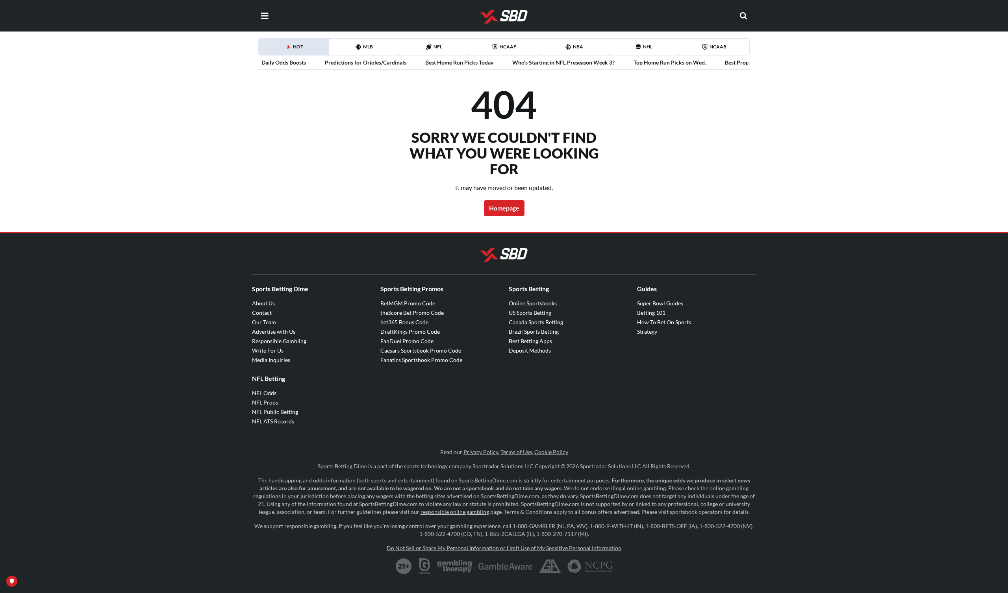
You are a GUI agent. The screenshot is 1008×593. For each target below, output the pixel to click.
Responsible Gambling (279, 341)
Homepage (504, 208)
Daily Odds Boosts (283, 62)
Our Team (264, 322)
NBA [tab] (578, 47)
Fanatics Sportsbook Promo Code (421, 360)
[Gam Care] (425, 566)
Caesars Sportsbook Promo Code (420, 350)
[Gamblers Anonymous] (550, 566)
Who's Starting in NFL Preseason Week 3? (563, 62)
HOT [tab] (295, 49)
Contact (262, 312)
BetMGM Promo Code (407, 303)
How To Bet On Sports (664, 322)
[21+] (404, 566)
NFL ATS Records (273, 421)
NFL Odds (264, 393)
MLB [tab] (368, 47)
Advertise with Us (273, 331)
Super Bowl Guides (660, 303)
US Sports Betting (530, 312)
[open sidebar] (264, 15)
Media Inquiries (271, 360)
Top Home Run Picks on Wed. (670, 62)
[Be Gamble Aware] (505, 566)
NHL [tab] (647, 47)
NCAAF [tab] (508, 47)
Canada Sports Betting (536, 322)
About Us (263, 303)
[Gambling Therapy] (454, 566)
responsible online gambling (455, 511)
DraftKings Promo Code (410, 331)
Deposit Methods (530, 350)
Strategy (647, 331)
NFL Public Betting (275, 411)
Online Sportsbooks (533, 303)
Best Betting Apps (530, 341)
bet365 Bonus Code (404, 322)
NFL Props (265, 402)
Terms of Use (516, 452)
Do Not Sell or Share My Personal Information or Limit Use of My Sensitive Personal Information (504, 548)
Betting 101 (651, 312)
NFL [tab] (438, 47)
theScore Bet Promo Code (412, 312)
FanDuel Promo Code (407, 341)
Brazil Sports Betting (534, 331)
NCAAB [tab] (718, 47)
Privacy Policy (480, 452)
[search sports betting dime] (743, 16)
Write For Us (268, 350)
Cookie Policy (551, 452)
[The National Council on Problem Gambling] (590, 566)
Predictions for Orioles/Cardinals (365, 62)
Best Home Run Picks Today (459, 62)
